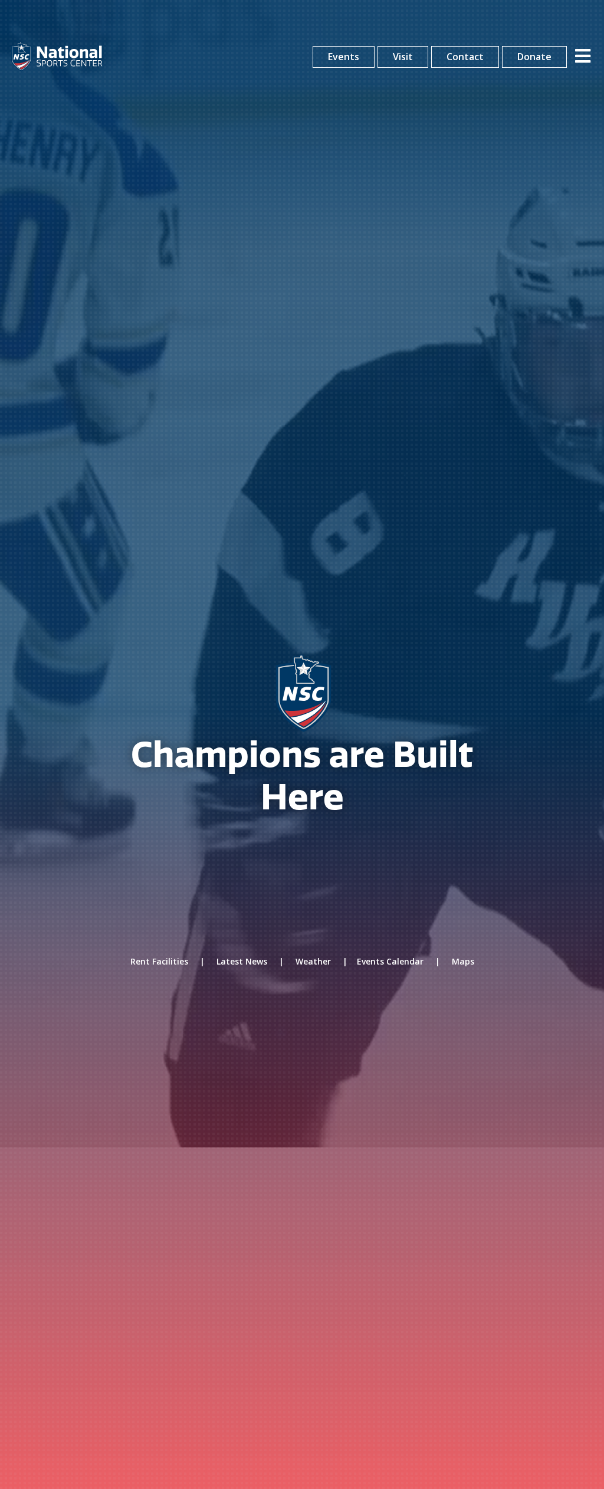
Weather (313, 961)
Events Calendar (390, 961)
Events (343, 56)
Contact (465, 56)
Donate (534, 56)
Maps (463, 961)
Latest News (241, 961)
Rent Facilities (159, 961)
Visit (403, 56)
